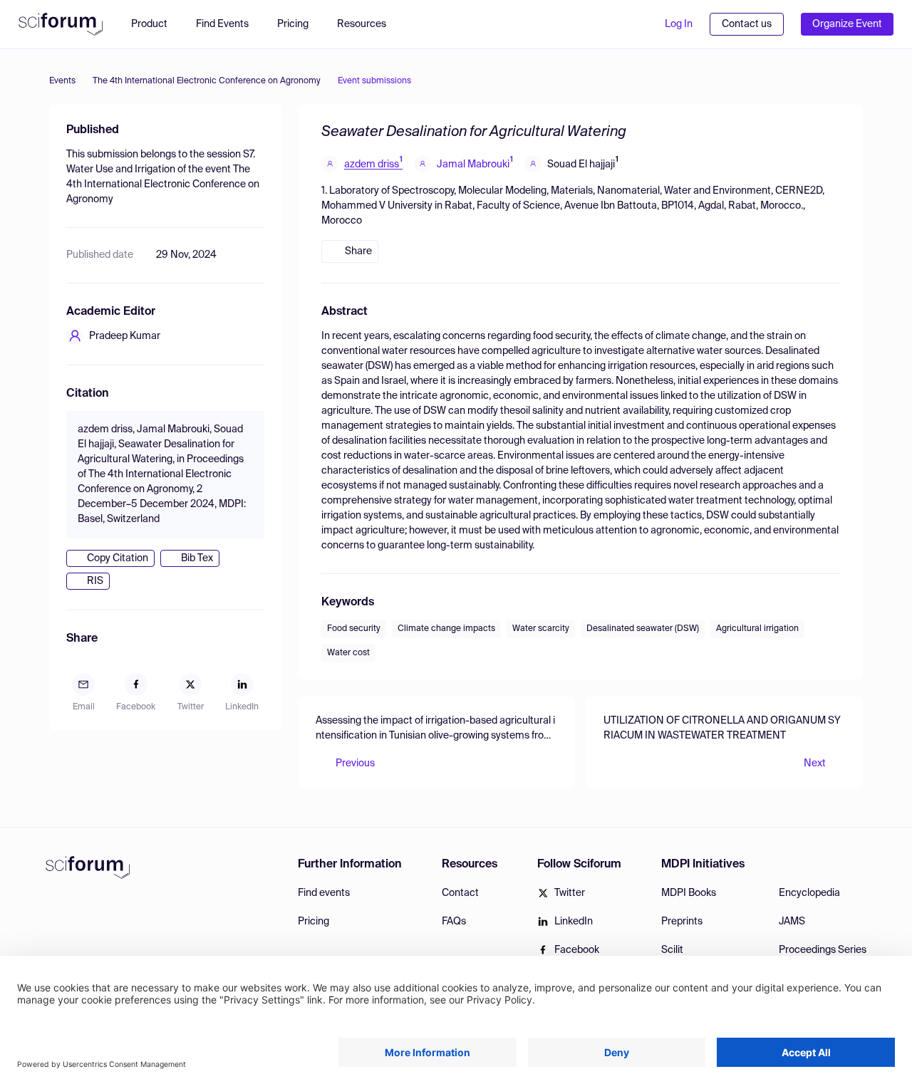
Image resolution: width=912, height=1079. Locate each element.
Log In (679, 24)
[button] (368, 24)
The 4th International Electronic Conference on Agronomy (207, 81)
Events (62, 81)
